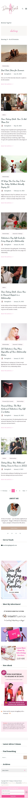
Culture (4, 458)
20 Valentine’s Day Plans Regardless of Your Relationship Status (13, 351)
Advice (4, 114)
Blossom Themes (12, 783)
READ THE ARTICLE (6, 84)
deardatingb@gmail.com (9, 545)
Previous (5, 490)
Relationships (5, 66)
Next (24, 490)
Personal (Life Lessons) (7, 401)
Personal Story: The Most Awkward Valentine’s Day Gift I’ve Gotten (13, 408)
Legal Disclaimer (5, 785)
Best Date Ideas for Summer (12, 70)
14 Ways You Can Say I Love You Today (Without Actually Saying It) (13, 184)
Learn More (14, 528)
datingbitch (7, 74)
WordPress (24, 783)
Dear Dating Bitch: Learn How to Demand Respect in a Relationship (13, 294)
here (3, 729)
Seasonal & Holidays (17, 233)
